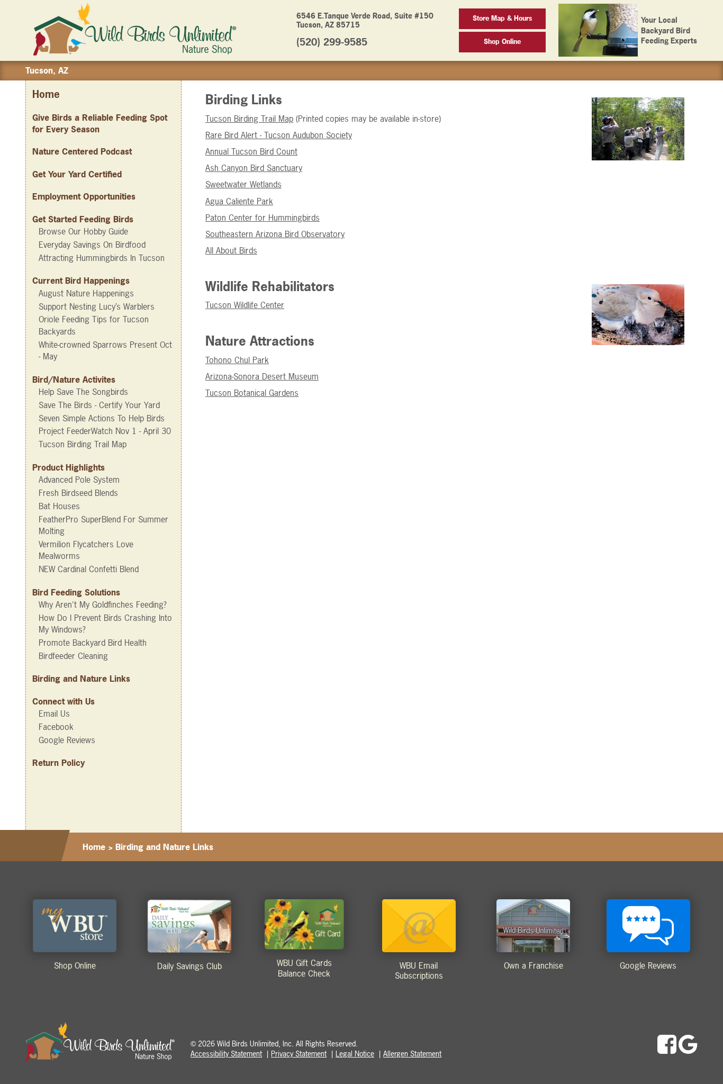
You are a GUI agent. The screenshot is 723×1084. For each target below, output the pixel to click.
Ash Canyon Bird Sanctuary (253, 168)
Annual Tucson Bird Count (251, 151)
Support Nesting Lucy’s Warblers (97, 306)
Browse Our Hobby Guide (83, 231)
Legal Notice (355, 1054)
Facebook (56, 727)
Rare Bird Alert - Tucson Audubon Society (278, 135)
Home (46, 94)
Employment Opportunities (83, 196)
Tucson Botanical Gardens (252, 393)
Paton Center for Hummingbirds (262, 217)
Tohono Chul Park (237, 360)
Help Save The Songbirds (83, 392)
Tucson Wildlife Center (244, 305)
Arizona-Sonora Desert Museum (262, 376)
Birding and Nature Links (81, 678)
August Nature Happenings (86, 293)
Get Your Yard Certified (77, 174)
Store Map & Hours (502, 18)
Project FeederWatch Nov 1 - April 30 (105, 431)
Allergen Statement (412, 1054)
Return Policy (58, 763)
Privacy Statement (299, 1054)
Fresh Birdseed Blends (78, 493)
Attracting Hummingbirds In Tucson (102, 258)
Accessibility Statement (226, 1054)
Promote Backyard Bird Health (93, 642)
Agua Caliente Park (239, 201)
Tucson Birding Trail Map (82, 444)
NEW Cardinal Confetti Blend (89, 569)
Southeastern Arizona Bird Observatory (275, 234)
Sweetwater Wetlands (243, 184)
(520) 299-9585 (331, 42)
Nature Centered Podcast (82, 151)
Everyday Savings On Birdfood (92, 244)
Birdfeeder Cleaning (73, 656)
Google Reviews (67, 740)
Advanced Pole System (79, 479)
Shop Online (502, 41)
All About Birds (231, 250)
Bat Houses (59, 506)
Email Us (54, 713)
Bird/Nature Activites (73, 379)
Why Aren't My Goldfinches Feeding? (103, 604)
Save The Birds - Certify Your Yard (99, 405)
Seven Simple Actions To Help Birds (102, 418)
